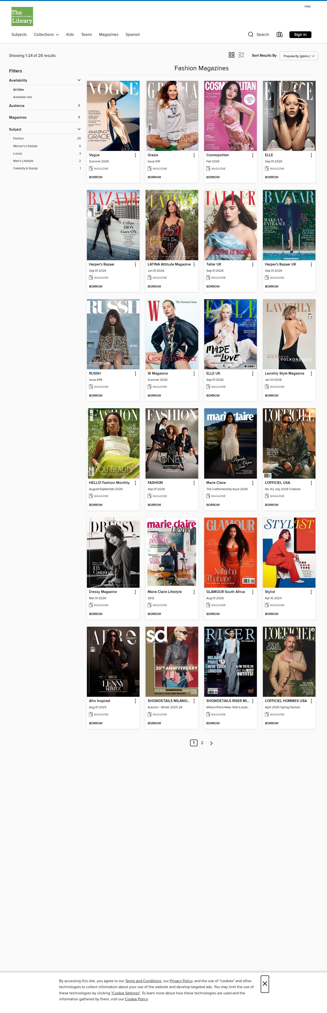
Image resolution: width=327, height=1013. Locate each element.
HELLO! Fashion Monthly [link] (109, 483)
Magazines (108, 34)
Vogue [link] (94, 155)
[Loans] (280, 35)
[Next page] (211, 743)
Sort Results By (264, 55)
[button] (258, 35)
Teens (86, 34)
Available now (22, 97)
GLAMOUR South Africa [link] (225, 592)
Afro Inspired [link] (99, 701)
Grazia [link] (153, 155)
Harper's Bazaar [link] (101, 264)
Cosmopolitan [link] (217, 155)
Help (307, 6)
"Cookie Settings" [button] (125, 993)
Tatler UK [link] (213, 264)
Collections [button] (45, 34)
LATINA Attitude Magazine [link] (169, 264)
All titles (18, 90)
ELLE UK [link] (213, 373)
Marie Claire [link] (216, 483)
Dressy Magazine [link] (103, 592)
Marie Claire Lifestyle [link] (165, 592)
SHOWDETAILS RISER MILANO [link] (228, 701)
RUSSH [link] (95, 373)
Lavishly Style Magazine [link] (284, 373)
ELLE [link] (269, 155)
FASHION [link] (155, 483)
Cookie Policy (136, 999)
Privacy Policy (181, 981)
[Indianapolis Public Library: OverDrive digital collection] (22, 16)
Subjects (19, 34)
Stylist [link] (270, 592)
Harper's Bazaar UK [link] (280, 264)
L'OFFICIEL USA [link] (277, 483)
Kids (70, 34)
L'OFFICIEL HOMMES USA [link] (286, 701)
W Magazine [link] (158, 373)
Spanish (133, 34)
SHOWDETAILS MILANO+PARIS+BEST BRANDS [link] (170, 701)
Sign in (300, 34)
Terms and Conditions (143, 981)
